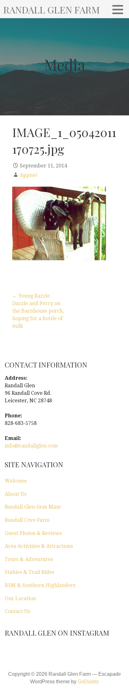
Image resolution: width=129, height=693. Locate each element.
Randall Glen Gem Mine (33, 507)
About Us (15, 494)
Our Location (20, 598)
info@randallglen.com (31, 446)
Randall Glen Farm (51, 9)
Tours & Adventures (29, 559)
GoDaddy (88, 681)
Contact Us (17, 611)
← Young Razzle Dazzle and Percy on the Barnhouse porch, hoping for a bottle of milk (38, 311)
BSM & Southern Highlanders (40, 585)
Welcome (16, 481)
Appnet (28, 175)
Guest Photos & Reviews (33, 533)
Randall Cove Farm (27, 520)
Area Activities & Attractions (39, 546)
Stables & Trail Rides (29, 572)
